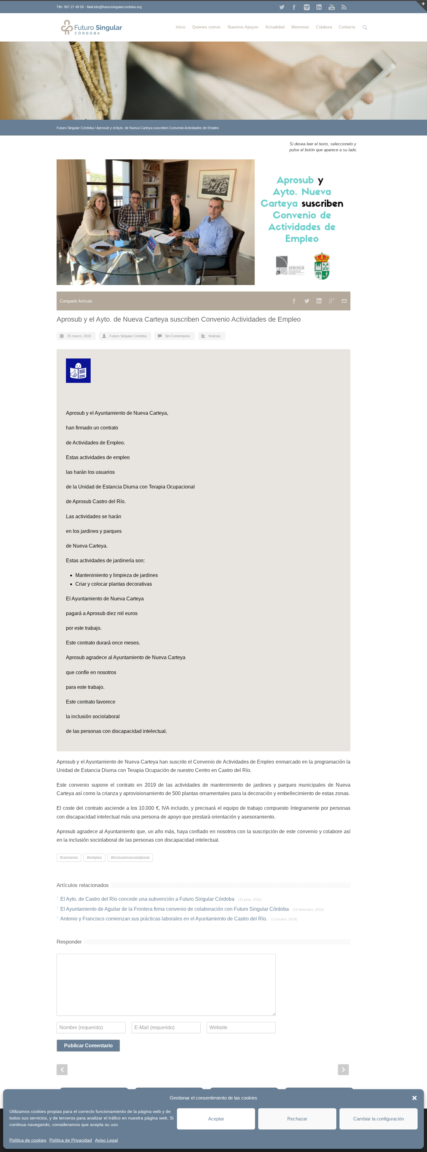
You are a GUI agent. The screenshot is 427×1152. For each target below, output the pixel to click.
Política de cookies (27, 1140)
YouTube (331, 7)
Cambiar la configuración (378, 1118)
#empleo (94, 857)
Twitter (281, 7)
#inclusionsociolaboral (130, 857)
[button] (414, 1098)
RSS (344, 7)
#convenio (69, 857)
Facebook (294, 7)
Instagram (306, 7)
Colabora (324, 27)
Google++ (331, 301)
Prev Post (62, 1069)
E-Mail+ (344, 301)
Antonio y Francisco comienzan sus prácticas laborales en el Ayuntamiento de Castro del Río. (178, 918)
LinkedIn (319, 7)
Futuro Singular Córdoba (75, 128)
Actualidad (274, 27)
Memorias (300, 27)
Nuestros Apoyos (243, 27)
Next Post (343, 1069)
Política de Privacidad (70, 1140)
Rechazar (297, 1118)
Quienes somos (206, 27)
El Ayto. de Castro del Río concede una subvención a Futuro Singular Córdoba (161, 899)
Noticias (214, 336)
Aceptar (216, 1118)
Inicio (180, 27)
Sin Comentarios (177, 336)
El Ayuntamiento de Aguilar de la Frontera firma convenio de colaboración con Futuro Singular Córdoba (192, 909)
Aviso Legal (106, 1140)
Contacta (347, 27)
